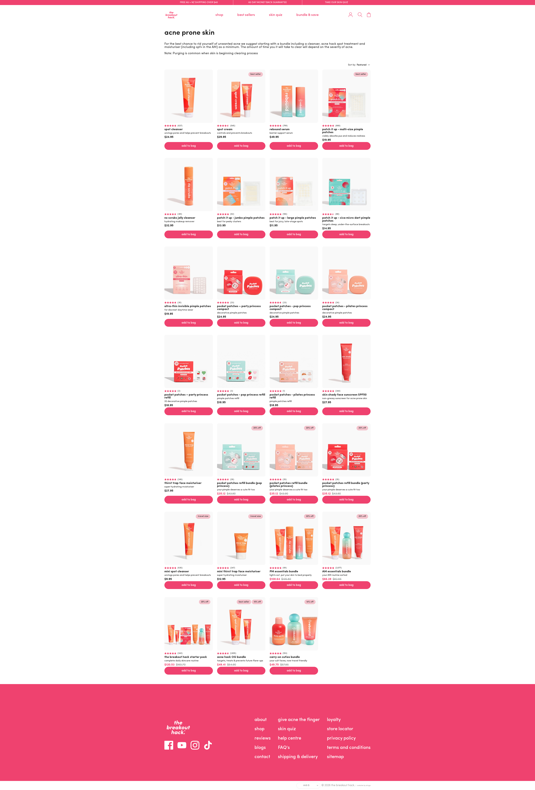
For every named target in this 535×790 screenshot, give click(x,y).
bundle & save (307, 15)
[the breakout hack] (171, 15)
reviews (263, 738)
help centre (289, 738)
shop (219, 15)
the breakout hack (342, 785)
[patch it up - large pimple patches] (294, 184)
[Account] (350, 14)
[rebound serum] (294, 96)
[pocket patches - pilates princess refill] (294, 361)
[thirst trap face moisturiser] (188, 450)
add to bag (189, 146)
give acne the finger (299, 720)
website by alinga (364, 785)
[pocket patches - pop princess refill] (241, 361)
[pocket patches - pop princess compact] (294, 273)
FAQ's (284, 747)
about (261, 720)
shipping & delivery (298, 757)
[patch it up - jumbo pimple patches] (241, 184)
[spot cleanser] (188, 96)
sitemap (335, 757)
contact (262, 757)
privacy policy (341, 738)
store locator (340, 729)
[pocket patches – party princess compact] (241, 273)
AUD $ (306, 785)
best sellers (246, 15)
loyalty (334, 720)
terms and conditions (349, 747)
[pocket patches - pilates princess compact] (346, 273)
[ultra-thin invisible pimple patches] (188, 273)
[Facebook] (168, 745)
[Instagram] (195, 745)
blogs (260, 747)
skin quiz (275, 15)
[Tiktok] (208, 745)
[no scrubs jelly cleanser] (188, 184)
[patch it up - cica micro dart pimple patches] (346, 184)
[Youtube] (181, 745)
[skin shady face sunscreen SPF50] (346, 361)
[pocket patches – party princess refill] (188, 361)
